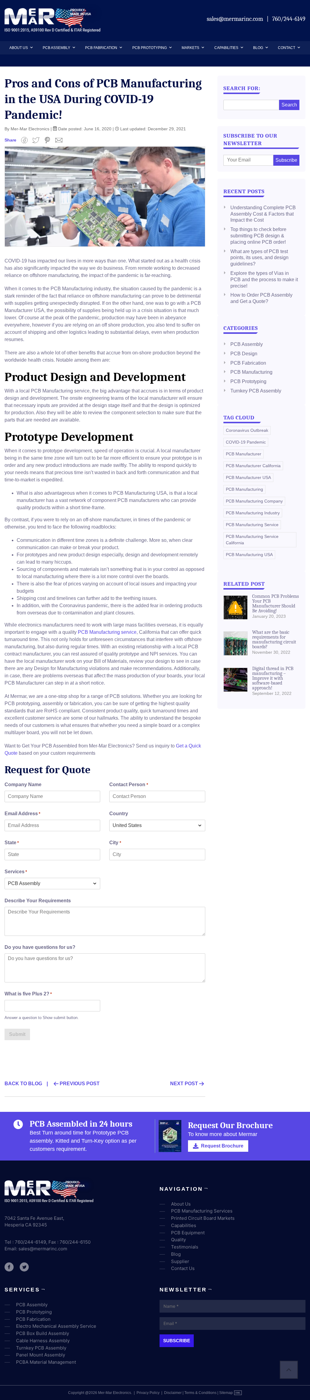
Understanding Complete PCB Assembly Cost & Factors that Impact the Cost (263, 214)
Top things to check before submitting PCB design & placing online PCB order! (258, 236)
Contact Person (128, 784)
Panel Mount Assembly (40, 1355)
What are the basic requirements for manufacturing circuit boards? (274, 640)
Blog (258, 48)
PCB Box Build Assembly (42, 1333)
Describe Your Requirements (38, 900)
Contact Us (183, 1268)
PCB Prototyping (149, 48)
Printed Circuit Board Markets (203, 1218)
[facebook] (9, 1266)
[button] (30, 48)
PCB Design (243, 353)
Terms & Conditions (200, 1393)
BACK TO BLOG (23, 1083)
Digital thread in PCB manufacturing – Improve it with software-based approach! (272, 678)
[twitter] (24, 1266)
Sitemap (226, 1393)
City (115, 842)
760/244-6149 (288, 18)
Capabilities (226, 48)
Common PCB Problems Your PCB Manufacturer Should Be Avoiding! (275, 604)
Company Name (23, 784)
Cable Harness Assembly (43, 1340)
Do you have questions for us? (40, 947)
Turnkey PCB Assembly (255, 390)
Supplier (180, 1261)
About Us (18, 48)
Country (118, 813)
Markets (190, 48)
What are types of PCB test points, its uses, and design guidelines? (259, 258)
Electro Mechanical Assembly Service (56, 1326)
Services (16, 871)
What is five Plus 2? (28, 993)
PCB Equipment (188, 1233)
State (12, 842)
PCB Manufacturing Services (201, 1211)
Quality (178, 1239)
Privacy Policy (148, 1393)
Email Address (22, 813)
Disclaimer (173, 1393)
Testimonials (184, 1247)
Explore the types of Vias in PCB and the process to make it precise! (264, 279)
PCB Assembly (56, 48)
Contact (286, 48)
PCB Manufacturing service (107, 632)
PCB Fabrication (101, 48)
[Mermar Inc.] (53, 30)
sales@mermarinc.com (235, 18)
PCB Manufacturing (251, 372)
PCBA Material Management (46, 1362)
